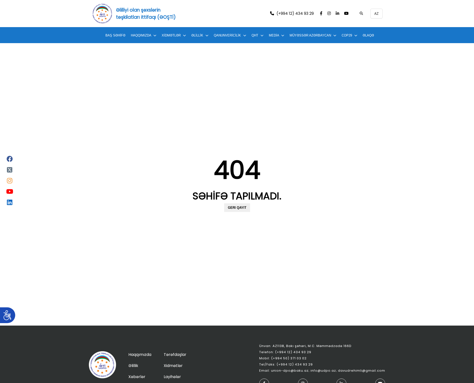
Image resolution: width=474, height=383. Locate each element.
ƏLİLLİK (197, 35)
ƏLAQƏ (368, 35)
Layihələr (172, 377)
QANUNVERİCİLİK (227, 35)
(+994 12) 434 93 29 (295, 14)
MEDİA (274, 35)
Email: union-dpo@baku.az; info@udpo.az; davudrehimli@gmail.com (322, 370)
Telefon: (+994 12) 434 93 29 (285, 352)
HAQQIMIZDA (141, 35)
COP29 (347, 35)
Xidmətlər (173, 365)
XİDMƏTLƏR (171, 35)
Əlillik (133, 365)
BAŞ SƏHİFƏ (115, 35)
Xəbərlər (136, 377)
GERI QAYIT (237, 207)
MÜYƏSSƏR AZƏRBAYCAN (310, 35)
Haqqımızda (139, 354)
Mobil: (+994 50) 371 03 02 (283, 358)
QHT (255, 35)
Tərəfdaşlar (175, 354)
